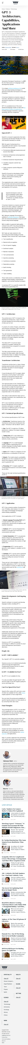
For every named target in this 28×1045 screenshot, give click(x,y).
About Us (3, 1040)
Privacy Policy (4, 1037)
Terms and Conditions (6, 1039)
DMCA (3, 1042)
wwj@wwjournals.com (6, 1035)
